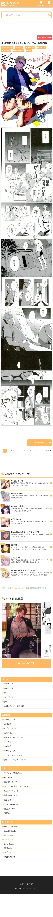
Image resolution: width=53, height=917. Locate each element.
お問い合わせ (26, 884)
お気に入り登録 (45, 37)
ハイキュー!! (7, 48)
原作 (9, 588)
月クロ (20, 48)
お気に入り (41, 5)
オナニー (31, 48)
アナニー (42, 48)
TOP (3, 588)
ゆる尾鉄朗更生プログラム (36, 588)
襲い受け (7, 51)
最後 (47, 451)
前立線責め (19, 51)
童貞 (29, 51)
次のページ (39, 442)
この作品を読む (27, 663)
